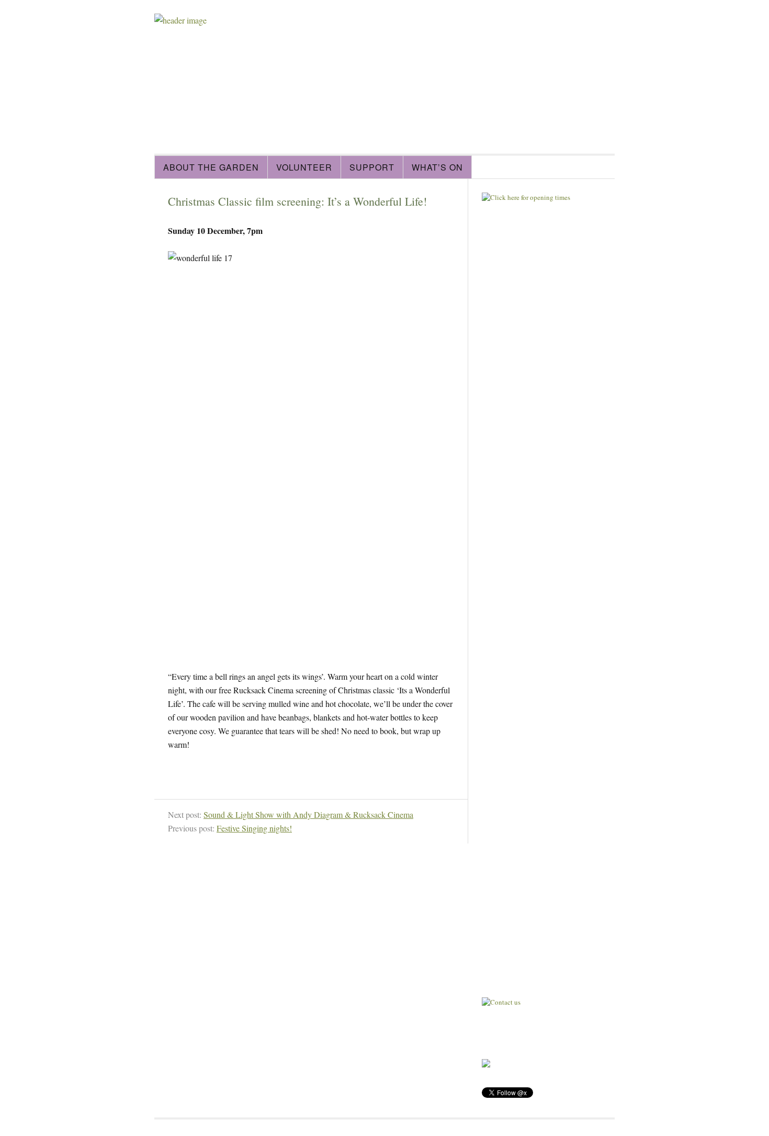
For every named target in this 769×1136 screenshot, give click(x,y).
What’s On (437, 167)
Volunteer (304, 167)
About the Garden (211, 167)
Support (371, 167)
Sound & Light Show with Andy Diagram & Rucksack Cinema (308, 814)
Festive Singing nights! (254, 828)
